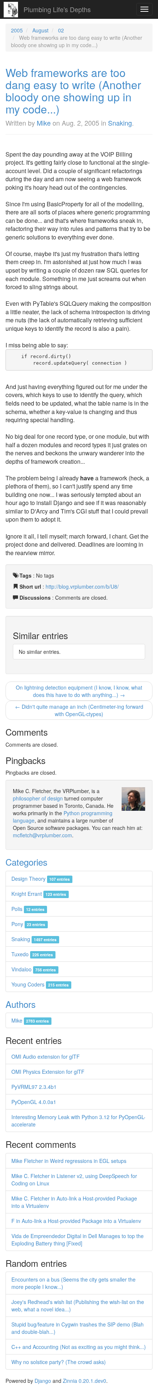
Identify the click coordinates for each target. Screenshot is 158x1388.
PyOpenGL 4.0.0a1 (33, 1101)
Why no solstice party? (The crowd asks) (58, 1362)
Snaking (120, 122)
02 (61, 30)
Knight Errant (38, 893)
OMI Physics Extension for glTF (48, 1071)
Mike (44, 122)
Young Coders (40, 984)
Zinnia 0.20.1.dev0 (84, 1380)
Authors (21, 1004)
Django (43, 1380)
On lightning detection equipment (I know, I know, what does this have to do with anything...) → (79, 691)
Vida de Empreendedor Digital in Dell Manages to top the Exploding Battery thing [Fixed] (77, 1239)
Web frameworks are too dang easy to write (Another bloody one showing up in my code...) (73, 90)
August (40, 30)
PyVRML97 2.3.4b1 (34, 1086)
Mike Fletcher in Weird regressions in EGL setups (68, 1160)
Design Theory (40, 878)
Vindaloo (33, 969)
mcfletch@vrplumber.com (42, 835)
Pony (28, 924)
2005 (17, 30)
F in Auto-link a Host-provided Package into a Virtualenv (76, 1220)
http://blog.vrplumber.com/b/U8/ (82, 586)
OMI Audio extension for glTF (45, 1056)
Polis (27, 908)
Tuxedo (32, 954)
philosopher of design (38, 798)
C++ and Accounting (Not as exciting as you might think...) (78, 1346)
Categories (26, 861)
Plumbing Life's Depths (57, 9)
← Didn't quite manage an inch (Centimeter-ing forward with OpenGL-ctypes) (79, 710)
